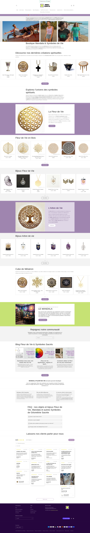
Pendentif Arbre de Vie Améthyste (53, 254)
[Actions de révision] (28, 449)
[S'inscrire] (53, 338)
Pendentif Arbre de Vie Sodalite (38, 254)
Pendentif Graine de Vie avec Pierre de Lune (23, 190)
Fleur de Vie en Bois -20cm (68, 156)
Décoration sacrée (59, 19)
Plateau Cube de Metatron (22, 290)
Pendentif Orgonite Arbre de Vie (8, 254)
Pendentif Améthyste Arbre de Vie (68, 254)
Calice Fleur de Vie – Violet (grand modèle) (8, 75)
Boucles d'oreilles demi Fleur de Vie (68, 189)
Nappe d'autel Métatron (66, 290)
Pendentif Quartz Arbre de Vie (83, 254)
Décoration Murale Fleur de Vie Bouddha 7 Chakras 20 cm (23, 157)
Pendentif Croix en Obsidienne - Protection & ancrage (38, 75)
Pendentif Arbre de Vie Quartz (23, 254)
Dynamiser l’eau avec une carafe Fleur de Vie (25, 361)
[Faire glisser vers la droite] (47, 81)
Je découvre (52, 125)
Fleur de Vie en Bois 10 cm (83, 156)
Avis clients (17, 512)
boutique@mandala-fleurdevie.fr (67, 397)
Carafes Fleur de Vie (29, 20)
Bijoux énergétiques (52, 19)
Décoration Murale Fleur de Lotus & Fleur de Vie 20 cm (38, 157)
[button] (16, 5)
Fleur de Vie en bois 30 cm (53, 156)
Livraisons (31, 509)
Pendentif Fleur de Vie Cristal (53, 189)
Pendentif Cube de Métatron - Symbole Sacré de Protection (81, 291)
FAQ (31, 507)
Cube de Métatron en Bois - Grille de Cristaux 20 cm (37, 291)
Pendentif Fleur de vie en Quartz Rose (83, 190)
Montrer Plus (20, 455)
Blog (16, 507)
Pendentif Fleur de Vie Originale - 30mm (38, 190)
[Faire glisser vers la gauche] (43, 81)
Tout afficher (45, 83)
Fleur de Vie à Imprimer (18, 509)
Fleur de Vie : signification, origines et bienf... (45, 362)
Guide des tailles (32, 512)
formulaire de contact (54, 510)
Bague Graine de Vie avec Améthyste (8, 190)
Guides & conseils (36, 20)
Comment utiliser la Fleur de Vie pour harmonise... (65, 361)
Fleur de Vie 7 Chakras (8, 156)
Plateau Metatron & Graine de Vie (51, 290)
